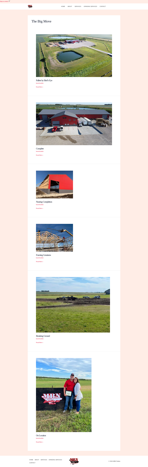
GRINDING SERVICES (90, 6)
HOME (63, 6)
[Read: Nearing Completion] (54, 184)
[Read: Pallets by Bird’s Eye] (74, 55)
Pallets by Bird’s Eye (44, 80)
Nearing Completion (44, 201)
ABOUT (70, 6)
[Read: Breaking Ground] (73, 304)
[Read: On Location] (63, 395)
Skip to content (4, 1)
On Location (41, 435)
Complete (40, 148)
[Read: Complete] (74, 123)
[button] (114, 6)
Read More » (39, 87)
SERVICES (78, 6)
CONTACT (103, 6)
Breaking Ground (43, 336)
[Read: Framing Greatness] (54, 237)
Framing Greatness (43, 255)
